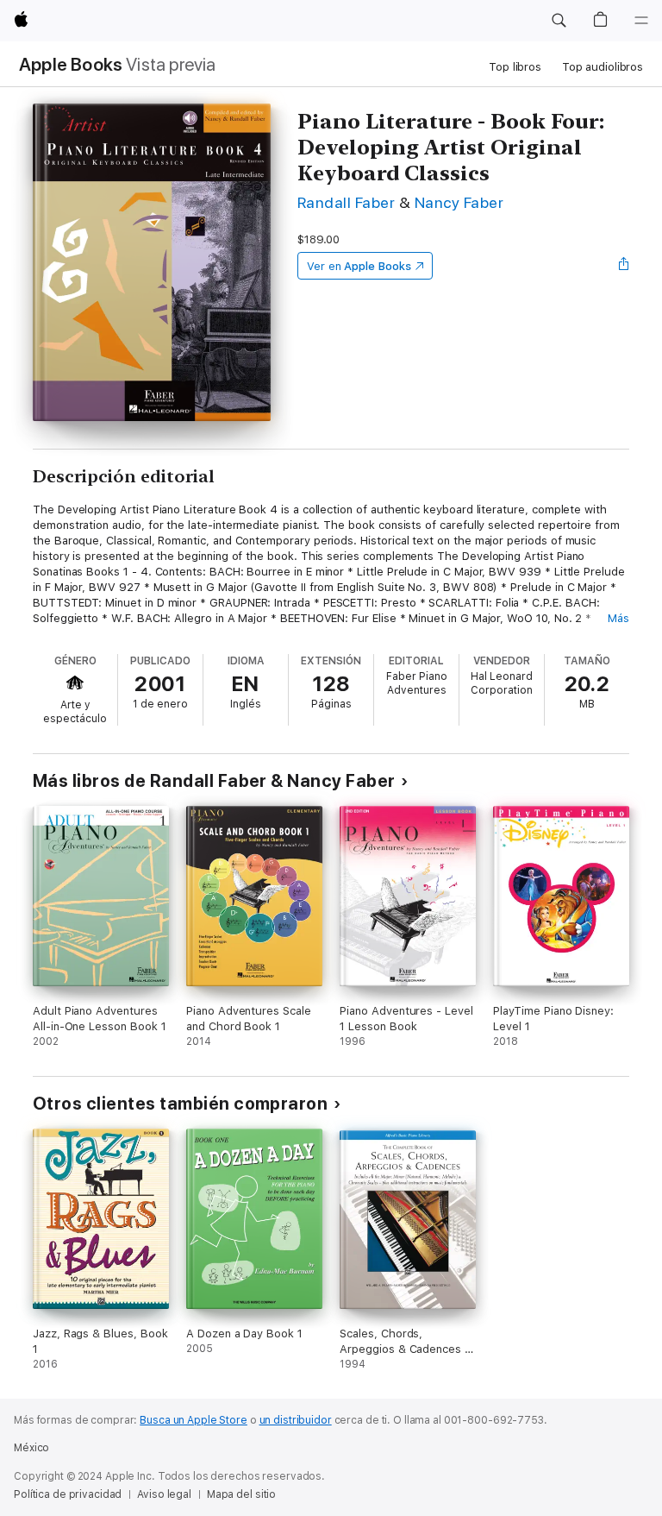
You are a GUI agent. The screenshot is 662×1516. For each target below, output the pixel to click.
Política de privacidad (68, 1494)
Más (618, 618)
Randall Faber (346, 202)
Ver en (359, 266)
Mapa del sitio (241, 1494)
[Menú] (641, 20)
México (31, 1448)
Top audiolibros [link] (602, 66)
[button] (558, 20)
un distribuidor (295, 1420)
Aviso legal (164, 1494)
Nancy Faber (459, 202)
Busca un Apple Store (193, 1420)
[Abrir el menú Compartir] (624, 265)
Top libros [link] (515, 66)
